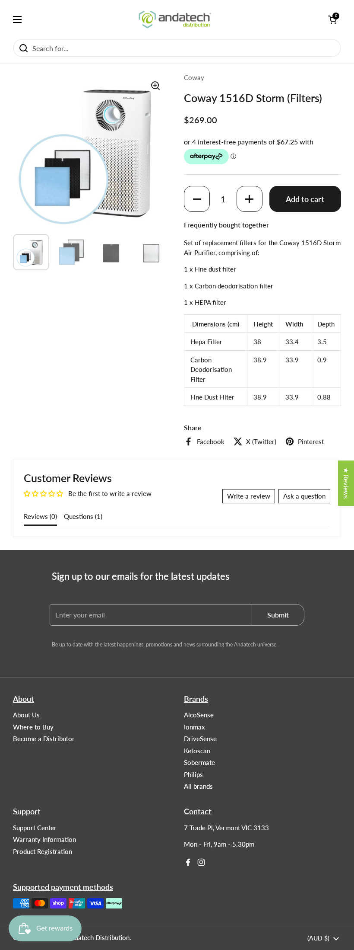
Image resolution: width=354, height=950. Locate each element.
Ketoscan (197, 751)
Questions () (83, 516)
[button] (197, 199)
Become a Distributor (44, 738)
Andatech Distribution (98, 937)
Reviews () (40, 516)
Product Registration (42, 851)
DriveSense (200, 738)
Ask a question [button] (304, 496)
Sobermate (199, 762)
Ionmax (194, 727)
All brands (198, 786)
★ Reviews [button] (346, 483)
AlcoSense (199, 715)
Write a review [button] (248, 496)
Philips (193, 774)
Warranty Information (44, 839)
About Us (26, 715)
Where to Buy (33, 727)
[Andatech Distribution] (174, 19)
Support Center (35, 828)
